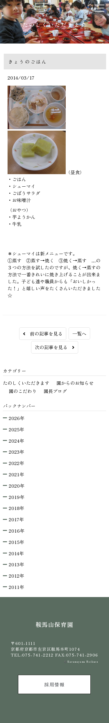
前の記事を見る (43, 333)
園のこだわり (23, 390)
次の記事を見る (53, 347)
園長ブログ (55, 390)
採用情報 (54, 684)
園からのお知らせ (75, 382)
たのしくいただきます (26, 382)
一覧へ (79, 333)
